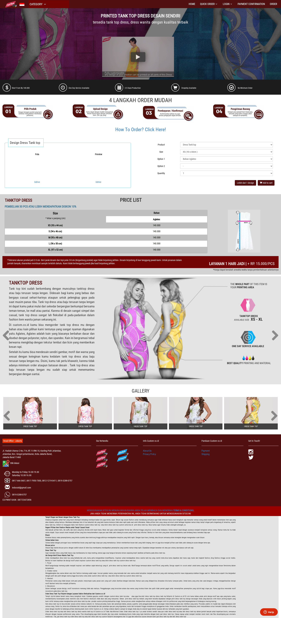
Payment (205, 450)
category (36, 4)
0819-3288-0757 (19, 494)
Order (273, 4)
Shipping (205, 454)
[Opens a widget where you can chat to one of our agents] (269, 612)
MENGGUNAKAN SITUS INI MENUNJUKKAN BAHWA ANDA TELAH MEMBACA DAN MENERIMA (130, 510)
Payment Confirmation (251, 4)
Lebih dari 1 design (245, 183)
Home (192, 4)
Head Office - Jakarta (12, 441)
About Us (147, 450)
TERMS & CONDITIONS (183, 510)
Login (226, 4)
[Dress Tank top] (30, 413)
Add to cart (267, 183)
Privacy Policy (149, 454)
